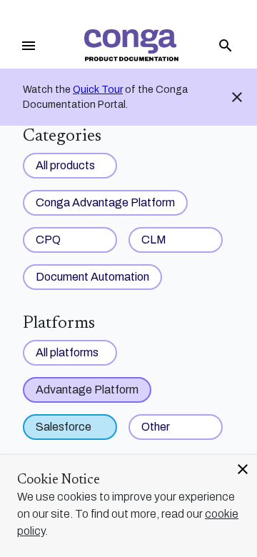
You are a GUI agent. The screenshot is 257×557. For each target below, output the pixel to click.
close (242, 469)
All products (65, 165)
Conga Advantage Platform (105, 202)
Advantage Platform (87, 389)
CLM (153, 240)
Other (155, 427)
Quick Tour (98, 89)
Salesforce (63, 427)
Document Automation (92, 277)
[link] (131, 45)
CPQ (48, 240)
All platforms (67, 352)
